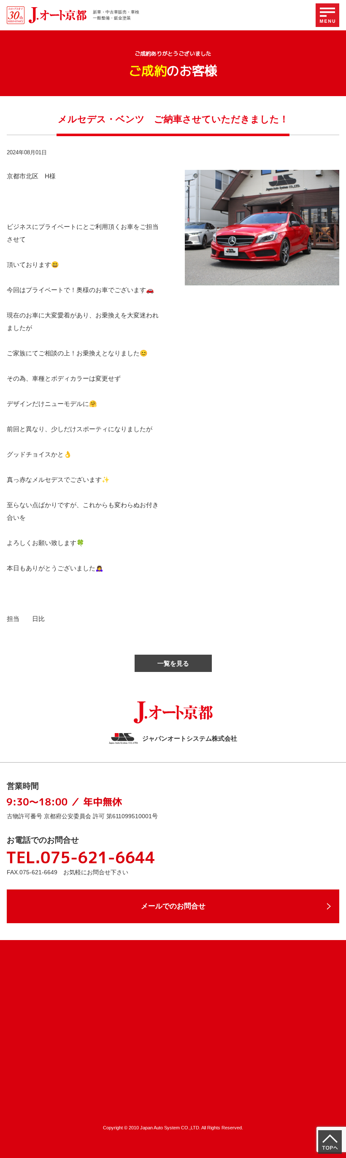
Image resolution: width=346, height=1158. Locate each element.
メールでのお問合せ (173, 906)
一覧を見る (173, 663)
